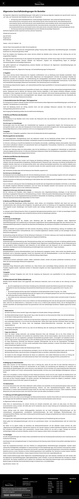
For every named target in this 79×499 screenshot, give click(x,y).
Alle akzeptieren (26, 495)
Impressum (35, 497)
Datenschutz (43, 497)
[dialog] (17, 492)
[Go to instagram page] (70, 481)
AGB (39, 497)
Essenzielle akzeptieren (15, 495)
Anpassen (6, 495)
